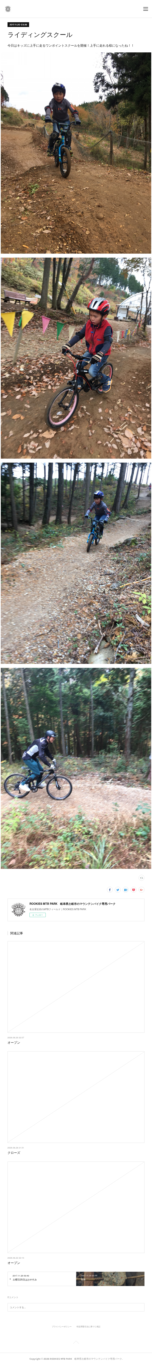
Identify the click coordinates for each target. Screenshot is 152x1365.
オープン (14, 1042)
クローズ (14, 1152)
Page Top (76, 1343)
